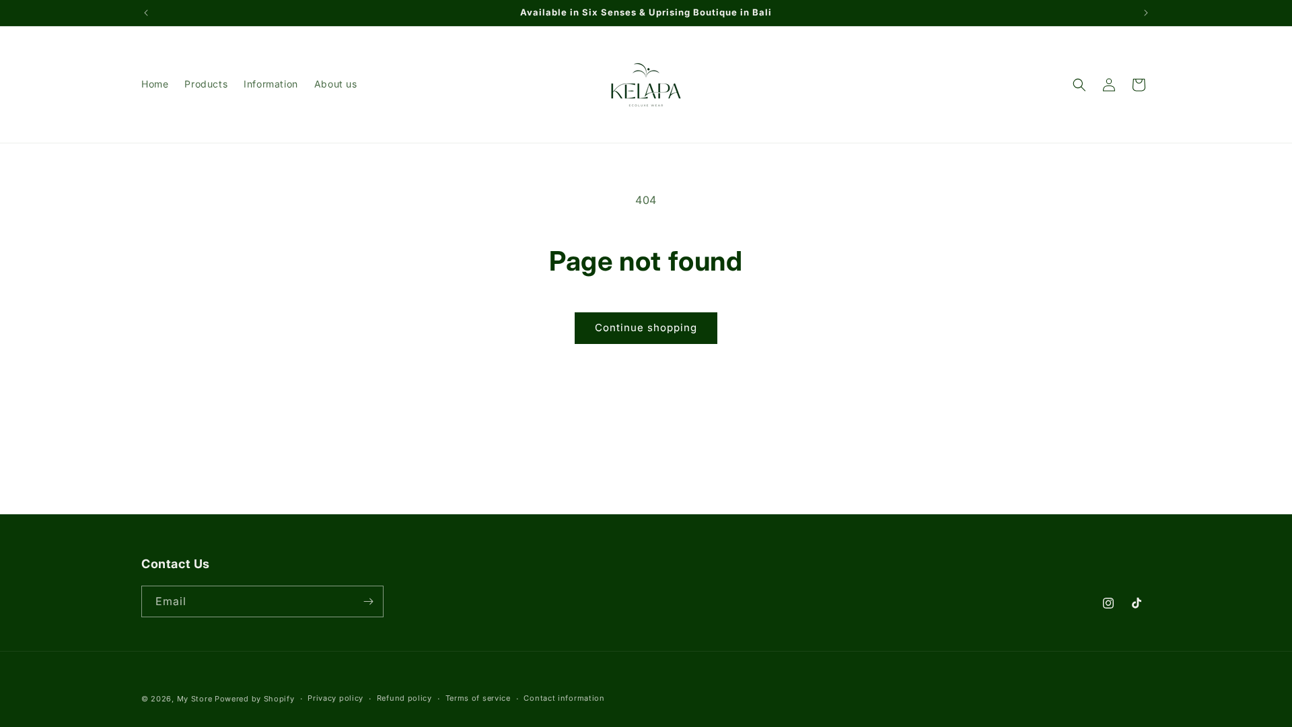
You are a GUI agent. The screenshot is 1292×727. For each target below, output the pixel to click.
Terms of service (478, 698)
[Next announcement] (1146, 13)
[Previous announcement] (146, 13)
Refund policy (404, 698)
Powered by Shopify (255, 698)
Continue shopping (646, 327)
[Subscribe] (368, 601)
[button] (1079, 85)
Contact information (564, 698)
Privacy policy (335, 698)
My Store (195, 698)
